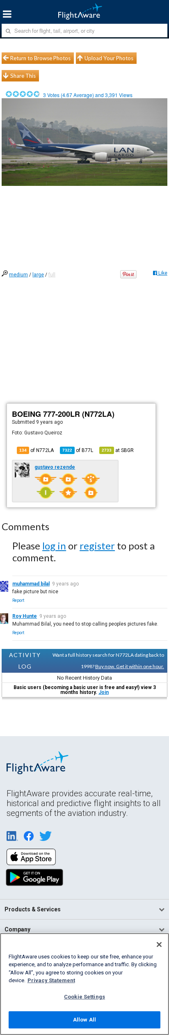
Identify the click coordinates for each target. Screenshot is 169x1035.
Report (18, 600)
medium (18, 275)
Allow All (84, 1020)
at (118, 450)
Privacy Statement (51, 980)
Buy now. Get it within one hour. (129, 666)
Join (103, 692)
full (51, 275)
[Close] (159, 945)
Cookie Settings (84, 997)
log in (54, 545)
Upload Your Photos (108, 58)
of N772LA (36, 450)
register (97, 545)
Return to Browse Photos (40, 58)
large (38, 275)
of (77, 450)
